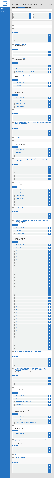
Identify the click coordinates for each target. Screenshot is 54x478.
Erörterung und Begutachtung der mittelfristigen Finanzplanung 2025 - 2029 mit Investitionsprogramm (31, 425)
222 (16, 336)
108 (16, 250)
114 (16, 253)
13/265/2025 (15, 63)
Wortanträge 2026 (18, 140)
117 (16, 262)
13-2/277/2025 (16, 49)
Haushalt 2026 (17, 137)
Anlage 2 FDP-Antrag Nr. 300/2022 (20, 106)
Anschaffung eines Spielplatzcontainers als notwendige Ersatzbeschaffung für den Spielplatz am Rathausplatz (32, 109)
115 (16, 256)
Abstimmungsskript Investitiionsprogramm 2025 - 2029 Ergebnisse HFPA (26, 422)
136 (16, 318)
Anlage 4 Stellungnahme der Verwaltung (21, 204)
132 (16, 306)
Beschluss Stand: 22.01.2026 (20, 244)
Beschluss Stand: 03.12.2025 (20, 51)
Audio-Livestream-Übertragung (20, 457)
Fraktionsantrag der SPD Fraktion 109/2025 (22, 233)
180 (16, 330)
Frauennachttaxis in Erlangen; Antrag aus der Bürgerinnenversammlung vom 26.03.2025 (29, 58)
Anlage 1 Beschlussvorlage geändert (21, 103)
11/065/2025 (15, 356)
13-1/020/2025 (16, 462)
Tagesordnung (21, 7)
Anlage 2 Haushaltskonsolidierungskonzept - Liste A (23, 342)
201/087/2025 (15, 375)
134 (16, 312)
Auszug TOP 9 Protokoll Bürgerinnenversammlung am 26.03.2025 (25, 71)
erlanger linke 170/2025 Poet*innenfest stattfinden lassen (24, 175)
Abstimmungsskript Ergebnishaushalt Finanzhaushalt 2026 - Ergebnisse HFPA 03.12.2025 (28, 383)
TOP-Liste (28, 7)
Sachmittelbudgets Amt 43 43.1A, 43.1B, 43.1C (22, 404)
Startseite (3, 8)
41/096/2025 (15, 146)
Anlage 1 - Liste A (18, 339)
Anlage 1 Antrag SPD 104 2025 (20, 195)
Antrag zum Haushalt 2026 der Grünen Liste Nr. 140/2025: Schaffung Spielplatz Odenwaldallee (30, 143)
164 (16, 327)
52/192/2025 (15, 211)
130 (16, 300)
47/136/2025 (15, 164)
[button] (5, 11)
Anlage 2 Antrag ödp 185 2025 (20, 198)
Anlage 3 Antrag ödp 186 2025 (20, 201)
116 (16, 259)
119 (16, 268)
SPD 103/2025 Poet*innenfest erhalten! (21, 178)
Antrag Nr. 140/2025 (19, 155)
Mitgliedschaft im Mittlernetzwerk (20, 44)
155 (16, 321)
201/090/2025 (15, 430)
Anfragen (16, 454)
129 (16, 297)
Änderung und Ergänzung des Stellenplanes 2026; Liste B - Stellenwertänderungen (28, 351)
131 (16, 303)
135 (16, 315)
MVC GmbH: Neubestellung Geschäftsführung (22, 75)
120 (16, 271)
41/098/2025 (15, 113)
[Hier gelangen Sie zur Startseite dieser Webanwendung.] (5, 3)
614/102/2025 (15, 128)
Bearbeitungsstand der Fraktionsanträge (21, 28)
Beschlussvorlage (18, 54)
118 (16, 265)
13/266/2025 (15, 32)
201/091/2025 (15, 445)
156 (16, 324)
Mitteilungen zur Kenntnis (19, 25)
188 (16, 333)
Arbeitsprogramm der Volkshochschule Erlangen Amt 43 (24, 401)
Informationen (15, 7)
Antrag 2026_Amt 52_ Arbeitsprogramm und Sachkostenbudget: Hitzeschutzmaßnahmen (30, 207)
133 (16, 309)
